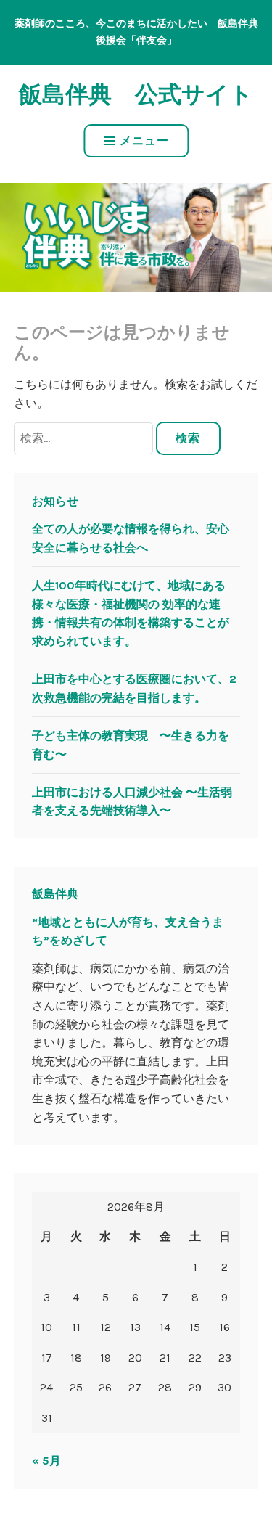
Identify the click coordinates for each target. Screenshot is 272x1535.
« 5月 (46, 1461)
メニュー (144, 140)
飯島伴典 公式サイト (136, 94)
